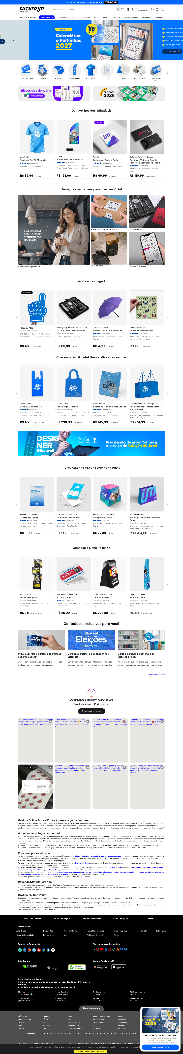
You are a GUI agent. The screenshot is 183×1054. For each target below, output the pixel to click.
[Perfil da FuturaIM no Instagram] (91, 693)
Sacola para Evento (137, 514)
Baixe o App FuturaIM (103, 961)
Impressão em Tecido (28, 514)
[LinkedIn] (106, 949)
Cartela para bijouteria (77, 1028)
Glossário (30, 1034)
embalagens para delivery (58, 874)
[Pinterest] (109, 949)
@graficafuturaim (82, 704)
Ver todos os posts (155, 674)
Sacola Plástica (26, 404)
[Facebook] (121, 949)
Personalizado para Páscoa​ (103, 514)
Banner (59, 157)
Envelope (71, 1019)
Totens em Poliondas (28, 594)
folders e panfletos (81, 863)
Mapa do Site (21, 931)
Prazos (116, 935)
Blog (65, 935)
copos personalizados (35, 870)
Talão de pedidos (99, 1022)
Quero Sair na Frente (160, 1047)
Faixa (45, 1028)
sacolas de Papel (52, 870)
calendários (159, 872)
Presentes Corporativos (102, 328)
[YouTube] (102, 949)
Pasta (70, 1016)
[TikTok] (113, 949)
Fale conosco (48, 935)
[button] (14, 40)
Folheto (96, 157)
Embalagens (122, 1022)
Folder (20, 1025)
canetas (155, 867)
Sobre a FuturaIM (70, 931)
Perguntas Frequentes (91, 919)
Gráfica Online (24, 1016)
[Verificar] (30, 966)
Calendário (122, 1019)
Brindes (120, 1016)
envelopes (139, 872)
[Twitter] (125, 949)
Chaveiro (96, 1028)
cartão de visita (78, 856)
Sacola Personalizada (101, 1016)
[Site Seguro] (53, 967)
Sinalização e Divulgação (102, 594)
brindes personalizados (140, 867)
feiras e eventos (115, 867)
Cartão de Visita (24, 1019)
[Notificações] (157, 9)
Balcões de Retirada (32, 919)
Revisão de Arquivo (62, 919)
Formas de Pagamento (29, 944)
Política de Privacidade (25, 935)
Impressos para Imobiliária (67, 594)
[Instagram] (97, 949)
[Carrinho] (162, 9)
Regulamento (142, 931)
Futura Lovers (161, 931)
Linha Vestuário (26, 157)
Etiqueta (46, 1016)
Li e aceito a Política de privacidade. (90, 1051)
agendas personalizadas (30, 874)
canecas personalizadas (91, 872)
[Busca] (118, 9)
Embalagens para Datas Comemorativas (72, 328)
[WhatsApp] (152, 9)
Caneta (95, 1025)
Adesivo (21, 1028)
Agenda (121, 1025)
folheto (89, 856)
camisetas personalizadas (69, 872)
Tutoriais (150, 919)
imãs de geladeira (127, 872)
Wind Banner (48, 1025)
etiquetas (107, 872)
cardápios (149, 872)
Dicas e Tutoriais (120, 931)
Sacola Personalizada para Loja (142, 404)
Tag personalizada (75, 1025)
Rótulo (45, 1019)
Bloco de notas (99, 1019)
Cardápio (121, 1028)
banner (104, 856)
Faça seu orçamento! (121, 2)
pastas (110, 856)
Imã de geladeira (74, 1022)
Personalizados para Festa (67, 514)
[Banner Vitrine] (91, 443)
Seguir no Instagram (93, 711)
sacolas (117, 856)
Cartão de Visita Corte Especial (141, 157)
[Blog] (117, 949)
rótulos (116, 872)
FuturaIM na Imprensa (121, 919)
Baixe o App (48, 931)
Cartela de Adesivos (137, 328)
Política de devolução (95, 935)
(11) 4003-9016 (23, 994)
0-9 (134, 1034)
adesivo (96, 856)
